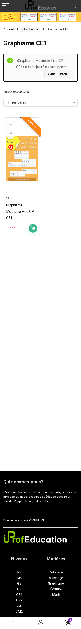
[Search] (74, 6)
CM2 (19, 611)
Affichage (56, 578)
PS (19, 572)
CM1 (19, 606)
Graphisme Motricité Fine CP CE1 (20, 211)
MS (19, 578)
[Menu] (5, 6)
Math (56, 595)
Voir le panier (59, 74)
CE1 (8, 197)
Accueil (8, 29)
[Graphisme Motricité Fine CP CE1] (22, 158)
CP (19, 589)
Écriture (56, 589)
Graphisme (30, 29)
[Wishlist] (14, 622)
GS (19, 583)
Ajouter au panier (33, 228)
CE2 (19, 600)
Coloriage (56, 572)
